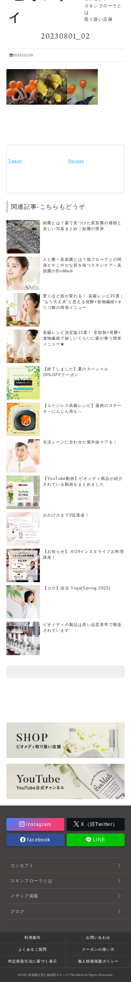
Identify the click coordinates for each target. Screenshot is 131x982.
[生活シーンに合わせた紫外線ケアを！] (23, 470)
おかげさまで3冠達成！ (66, 515)
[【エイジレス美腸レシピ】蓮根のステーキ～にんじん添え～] (23, 433)
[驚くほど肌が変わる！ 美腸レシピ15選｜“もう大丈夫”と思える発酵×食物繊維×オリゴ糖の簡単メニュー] (23, 324)
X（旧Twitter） (98, 824)
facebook (38, 839)
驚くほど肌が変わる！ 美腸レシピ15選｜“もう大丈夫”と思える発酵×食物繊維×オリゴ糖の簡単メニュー (83, 302)
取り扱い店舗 (98, 19)
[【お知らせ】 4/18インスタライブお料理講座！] (23, 579)
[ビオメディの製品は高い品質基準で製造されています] (23, 652)
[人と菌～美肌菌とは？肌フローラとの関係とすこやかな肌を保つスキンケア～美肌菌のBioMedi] (23, 287)
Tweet (15, 161)
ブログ (17, 911)
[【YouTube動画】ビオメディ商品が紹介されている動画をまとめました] (23, 506)
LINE (98, 839)
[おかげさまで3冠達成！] (23, 543)
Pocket (76, 161)
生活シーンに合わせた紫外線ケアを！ (80, 442)
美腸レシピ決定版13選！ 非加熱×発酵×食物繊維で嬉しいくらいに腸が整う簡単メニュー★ (82, 338)
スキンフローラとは (31, 880)
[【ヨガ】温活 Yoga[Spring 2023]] (23, 616)
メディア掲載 (24, 895)
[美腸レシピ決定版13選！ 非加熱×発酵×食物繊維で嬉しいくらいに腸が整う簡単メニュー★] (23, 360)
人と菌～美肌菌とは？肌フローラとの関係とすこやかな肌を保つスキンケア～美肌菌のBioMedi (82, 265)
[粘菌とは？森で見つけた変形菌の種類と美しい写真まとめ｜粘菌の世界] (23, 251)
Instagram (38, 824)
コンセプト (22, 865)
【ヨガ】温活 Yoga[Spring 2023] (77, 588)
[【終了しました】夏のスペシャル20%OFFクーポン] (23, 397)
